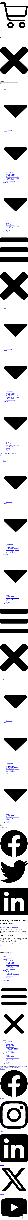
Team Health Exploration (12, 178)
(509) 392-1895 (9, 952)
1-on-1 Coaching (10, 181)
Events (8, 229)
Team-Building (10, 175)
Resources (5, 970)
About (4, 956)
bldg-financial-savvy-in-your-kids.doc (9, 927)
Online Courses (10, 225)
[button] (14, 270)
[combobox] (7, 39)
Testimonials (9, 130)
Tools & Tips (9, 227)
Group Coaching (10, 179)
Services (5, 959)
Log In (4, 32)
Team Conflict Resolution (12, 177)
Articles (8, 230)
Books (7, 223)
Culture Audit (9, 172)
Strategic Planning (10, 174)
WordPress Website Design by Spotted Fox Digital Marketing (13, 1067)
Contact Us (6, 231)
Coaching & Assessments (12, 226)
